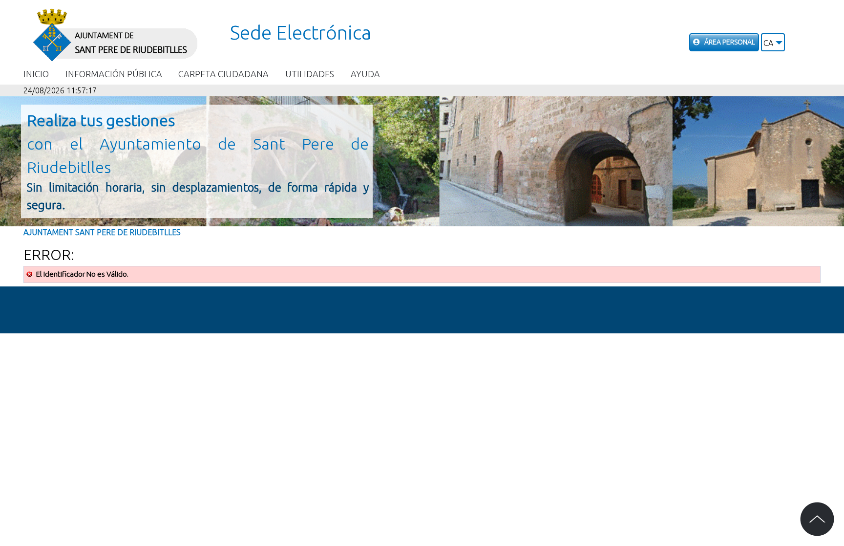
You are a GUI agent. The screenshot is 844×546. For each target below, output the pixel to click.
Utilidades (309, 74)
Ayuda (365, 74)
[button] (773, 42)
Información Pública (113, 74)
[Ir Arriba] (817, 519)
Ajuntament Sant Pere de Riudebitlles (102, 232)
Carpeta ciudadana (223, 74)
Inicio (36, 74)
